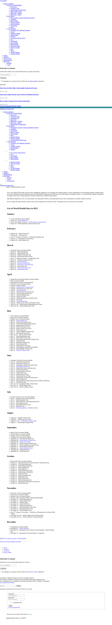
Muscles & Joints (15, 46)
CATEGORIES (11, 29)
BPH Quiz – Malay (15, 14)
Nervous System (15, 47)
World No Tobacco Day (22, 350)
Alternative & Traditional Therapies (20, 30)
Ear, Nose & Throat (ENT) (17, 38)
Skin (11, 49)
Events (5, 55)
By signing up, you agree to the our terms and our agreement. (23, 81)
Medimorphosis (8, 60)
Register (9, 63)
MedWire (6, 57)
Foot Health (13, 25)
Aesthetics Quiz (14, 8)
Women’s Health (15, 22)
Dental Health (14, 35)
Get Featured (10, 181)
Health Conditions (9, 3)
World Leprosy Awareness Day (37, 222)
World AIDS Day (24, 528)
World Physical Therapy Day (28, 440)
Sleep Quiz (13, 119)
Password (11, 597)
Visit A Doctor (7, 58)
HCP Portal (7, 61)
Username (11, 594)
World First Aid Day (25, 442)
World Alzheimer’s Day (26, 448)
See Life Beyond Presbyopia (18, 140)
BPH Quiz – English (16, 13)
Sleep (12, 27)
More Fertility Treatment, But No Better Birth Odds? (15, 101)
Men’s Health (14, 21)
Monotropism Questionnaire (18, 10)
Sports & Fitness (15, 24)
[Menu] (0, 184)
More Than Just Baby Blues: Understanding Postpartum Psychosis (18, 88)
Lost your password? (14, 607)
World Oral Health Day (23, 263)
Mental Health (14, 44)
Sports (12, 50)
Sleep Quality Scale (15, 11)
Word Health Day (21, 290)
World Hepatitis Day (21, 408)
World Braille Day (23, 220)
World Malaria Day (22, 301)
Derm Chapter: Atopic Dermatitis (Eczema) (22, 18)
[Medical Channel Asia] (7, 109)
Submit (18, 586)
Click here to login (20, 623)
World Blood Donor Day (23, 366)
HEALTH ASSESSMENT (14, 5)
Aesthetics (13, 19)
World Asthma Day (21, 320)
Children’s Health (15, 33)
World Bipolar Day (22, 269)
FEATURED (10, 16)
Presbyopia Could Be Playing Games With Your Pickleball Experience (19, 94)
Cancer (12, 32)
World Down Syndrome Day (25, 264)
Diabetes (12, 36)
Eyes (11, 40)
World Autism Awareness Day (25, 287)
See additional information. (7, 582)
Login (8, 65)
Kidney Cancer (14, 132)
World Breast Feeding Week (28, 421)
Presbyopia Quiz (15, 116)
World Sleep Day (22, 261)
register (30, 614)
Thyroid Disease (15, 52)
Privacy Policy (34, 81)
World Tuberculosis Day (24, 268)
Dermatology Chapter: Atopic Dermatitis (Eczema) (24, 127)
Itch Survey (13, 7)
